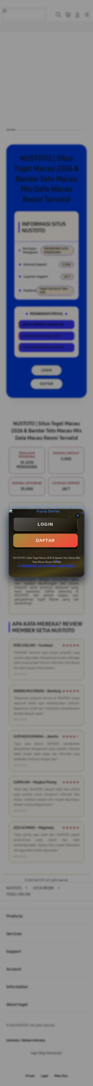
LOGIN (45, 524)
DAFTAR (45, 540)
